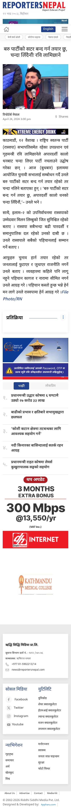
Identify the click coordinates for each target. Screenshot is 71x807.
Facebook (21, 700)
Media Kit (52, 793)
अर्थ (7, 767)
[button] (64, 29)
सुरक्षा (41, 763)
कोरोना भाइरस (34, 37)
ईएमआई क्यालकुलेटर (49, 711)
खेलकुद (9, 773)
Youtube (17, 725)
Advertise (24, 793)
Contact (38, 793)
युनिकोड (42, 698)
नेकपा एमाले (53, 37)
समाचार (9, 761)
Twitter (19, 708)
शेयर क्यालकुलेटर (47, 704)
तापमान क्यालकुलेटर (49, 729)
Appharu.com (48, 804)
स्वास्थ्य (42, 750)
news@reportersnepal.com (28, 670)
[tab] (21, 386)
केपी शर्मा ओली (14, 37)
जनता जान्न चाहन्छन (48, 757)
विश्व (7, 779)
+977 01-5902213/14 (24, 664)
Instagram (21, 716)
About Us (10, 793)
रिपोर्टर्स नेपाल (11, 115)
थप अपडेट (35, 480)
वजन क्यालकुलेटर (47, 723)
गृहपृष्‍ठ (9, 754)
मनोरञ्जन (43, 744)
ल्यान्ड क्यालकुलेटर (48, 717)
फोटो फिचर (44, 769)
